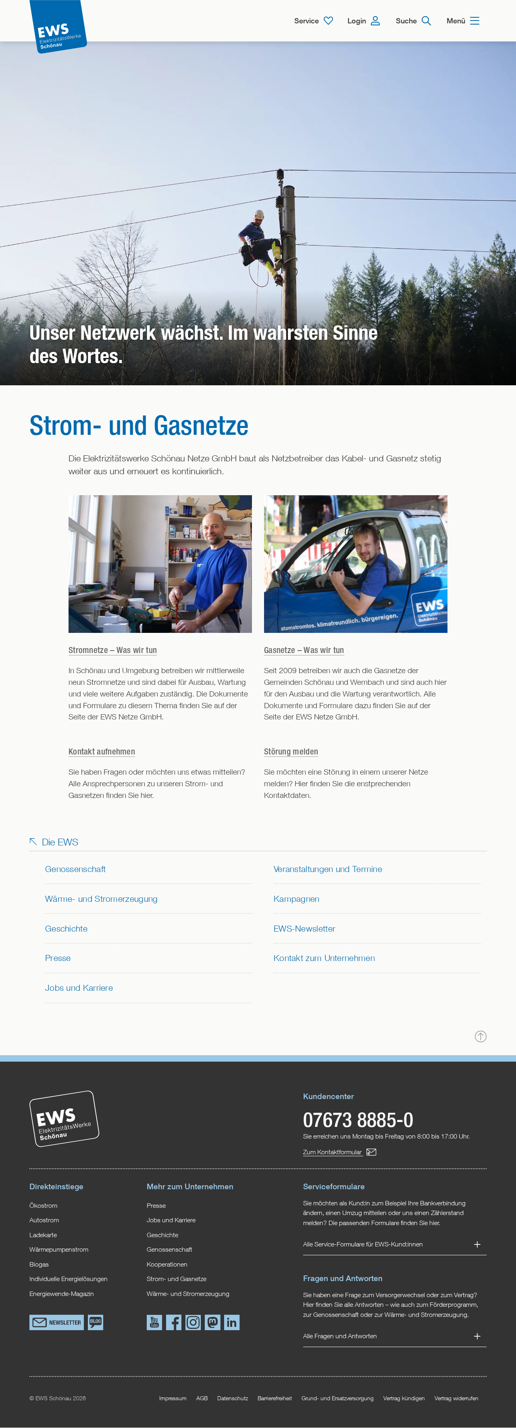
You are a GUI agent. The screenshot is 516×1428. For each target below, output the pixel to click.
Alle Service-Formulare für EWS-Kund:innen (363, 1244)
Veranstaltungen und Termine (328, 869)
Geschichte (66, 928)
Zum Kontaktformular (333, 1151)
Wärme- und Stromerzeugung (101, 898)
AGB (202, 1398)
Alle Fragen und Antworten (340, 1335)
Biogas (39, 1264)
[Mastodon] (212, 1324)
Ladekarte (43, 1234)
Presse (58, 958)
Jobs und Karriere (79, 987)
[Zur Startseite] (58, 27)
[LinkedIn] (231, 1324)
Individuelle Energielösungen (68, 1278)
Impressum (173, 1398)
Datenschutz (232, 1398)
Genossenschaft (75, 869)
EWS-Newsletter (304, 928)
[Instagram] (193, 1324)
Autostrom (44, 1219)
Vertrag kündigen (404, 1398)
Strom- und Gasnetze (176, 1278)
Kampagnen (297, 898)
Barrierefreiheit (275, 1398)
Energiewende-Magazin (61, 1293)
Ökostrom (43, 1205)
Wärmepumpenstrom (58, 1249)
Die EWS (58, 841)
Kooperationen (167, 1264)
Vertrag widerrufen (457, 1398)
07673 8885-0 (358, 1119)
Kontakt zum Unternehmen (324, 958)
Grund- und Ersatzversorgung (338, 1398)
